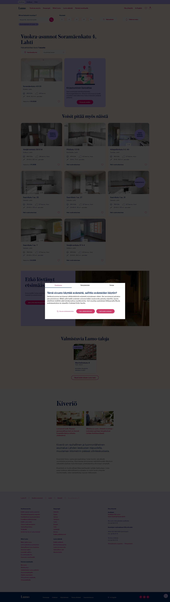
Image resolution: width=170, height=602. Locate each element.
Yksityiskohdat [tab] (85, 285)
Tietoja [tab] (111, 285)
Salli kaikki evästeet (105, 311)
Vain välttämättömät (85, 311)
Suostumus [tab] (58, 285)
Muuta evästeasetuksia (66, 311)
